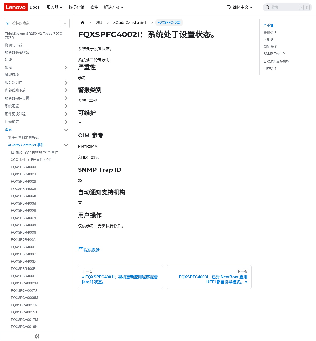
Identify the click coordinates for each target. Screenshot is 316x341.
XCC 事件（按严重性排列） (32, 160)
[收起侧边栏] (37, 336)
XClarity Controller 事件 (26, 145)
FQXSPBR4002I (23, 182)
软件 (94, 7)
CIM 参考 (270, 47)
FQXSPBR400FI (23, 276)
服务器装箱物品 (17, 52)
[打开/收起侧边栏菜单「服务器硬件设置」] (66, 98)
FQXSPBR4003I (23, 189)
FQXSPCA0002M (24, 283)
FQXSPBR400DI (24, 261)
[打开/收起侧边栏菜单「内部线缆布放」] (66, 90)
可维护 (268, 39)
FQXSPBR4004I (23, 196)
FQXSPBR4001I (23, 174)
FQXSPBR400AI (23, 240)
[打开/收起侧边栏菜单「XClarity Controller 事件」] (66, 145)
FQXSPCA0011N (24, 305)
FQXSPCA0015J (24, 312)
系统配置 (12, 106)
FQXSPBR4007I (23, 218)
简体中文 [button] (241, 7)
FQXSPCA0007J (24, 290)
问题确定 (12, 122)
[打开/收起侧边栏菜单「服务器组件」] (66, 82)
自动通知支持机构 (276, 61)
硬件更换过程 (15, 114)
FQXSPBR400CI (24, 254)
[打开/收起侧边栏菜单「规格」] (66, 67)
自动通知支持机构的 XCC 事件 (34, 152)
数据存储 (76, 7)
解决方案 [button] (112, 7)
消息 (8, 130)
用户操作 (270, 68)
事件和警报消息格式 (23, 137)
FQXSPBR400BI (23, 247)
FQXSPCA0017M (24, 320)
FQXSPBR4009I (23, 232)
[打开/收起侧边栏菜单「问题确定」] (66, 122)
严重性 (268, 25)
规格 (8, 67)
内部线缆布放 (15, 90)
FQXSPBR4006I (23, 211)
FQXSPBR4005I (23, 203)
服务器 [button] (52, 7)
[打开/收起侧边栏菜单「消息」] (66, 130)
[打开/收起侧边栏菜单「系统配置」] (66, 106)
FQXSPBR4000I (23, 167)
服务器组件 (13, 82)
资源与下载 (13, 45)
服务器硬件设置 (17, 98)
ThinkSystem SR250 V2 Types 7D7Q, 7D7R (34, 36)
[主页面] (82, 22)
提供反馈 (92, 250)
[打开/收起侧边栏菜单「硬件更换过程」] (66, 114)
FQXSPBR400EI (23, 269)
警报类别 (270, 32)
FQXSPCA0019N (24, 327)
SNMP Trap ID (274, 54)
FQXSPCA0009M (24, 298)
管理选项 (12, 75)
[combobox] (12, 23)
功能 (8, 60)
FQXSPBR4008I (23, 225)
